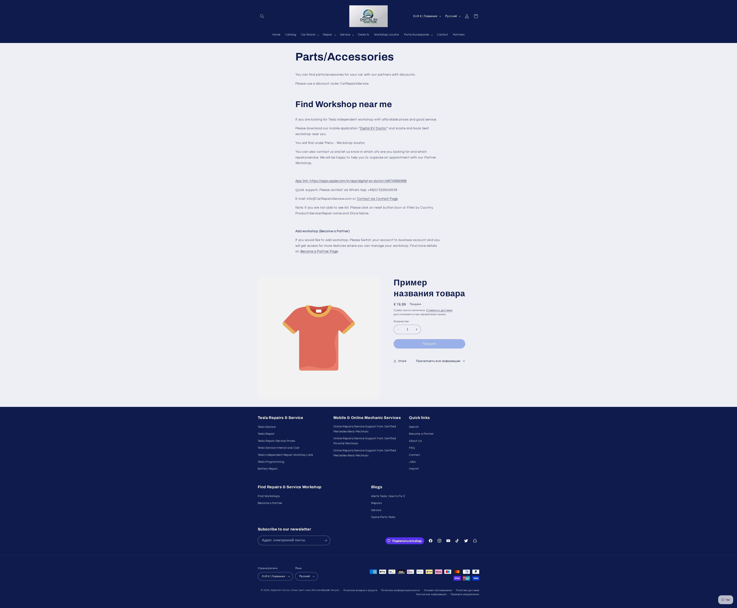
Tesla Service (267, 426)
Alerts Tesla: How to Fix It (388, 496)
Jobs (412, 461)
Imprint (414, 468)
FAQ (412, 447)
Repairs (376, 503)
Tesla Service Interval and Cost (279, 447)
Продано (429, 343)
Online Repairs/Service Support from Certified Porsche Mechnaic (364, 441)
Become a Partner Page (319, 251)
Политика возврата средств (360, 590)
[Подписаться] (325, 540)
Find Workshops (269, 496)
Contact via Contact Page (377, 199)
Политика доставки (467, 590)
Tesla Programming (271, 461)
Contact (414, 455)
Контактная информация (431, 594)
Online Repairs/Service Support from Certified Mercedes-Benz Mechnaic (364, 429)
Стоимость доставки (439, 310)
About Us (415, 440)
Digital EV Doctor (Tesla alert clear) (291, 590)
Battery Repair (268, 468)
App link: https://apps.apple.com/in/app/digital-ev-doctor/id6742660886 (351, 181)
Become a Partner (421, 433)
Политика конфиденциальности (400, 590)
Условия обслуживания (438, 590)
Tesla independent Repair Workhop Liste (285, 455)
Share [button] (402, 361)
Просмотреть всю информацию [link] (438, 361)
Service (376, 510)
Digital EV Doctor (373, 128)
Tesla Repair (266, 433)
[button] (262, 16)
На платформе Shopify (326, 590)
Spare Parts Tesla (383, 517)
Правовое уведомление (465, 594)
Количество (401, 321)
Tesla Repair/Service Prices (276, 440)
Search (414, 426)
